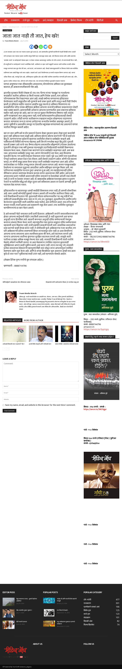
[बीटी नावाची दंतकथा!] (9, 625)
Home (5, 27)
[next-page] (7, 348)
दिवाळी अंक (62, 20)
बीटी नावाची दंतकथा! (22, 621)
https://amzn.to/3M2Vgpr (95, 409)
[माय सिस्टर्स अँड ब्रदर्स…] (49, 612)
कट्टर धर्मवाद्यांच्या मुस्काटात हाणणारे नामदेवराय (66, 622)
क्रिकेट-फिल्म (76, 20)
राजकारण (15, 20)
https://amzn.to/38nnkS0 (96, 241)
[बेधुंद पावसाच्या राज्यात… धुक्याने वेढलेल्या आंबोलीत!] (9, 602)
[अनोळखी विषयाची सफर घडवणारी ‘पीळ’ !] (14, 334)
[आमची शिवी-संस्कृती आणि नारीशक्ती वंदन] (41, 334)
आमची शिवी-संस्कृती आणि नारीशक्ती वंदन (40, 344)
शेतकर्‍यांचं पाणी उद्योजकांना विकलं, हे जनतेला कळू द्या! (62, 282)
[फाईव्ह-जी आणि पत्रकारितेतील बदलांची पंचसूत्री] (49, 600)
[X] (36, 47)
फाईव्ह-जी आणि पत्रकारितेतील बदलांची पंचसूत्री (67, 600)
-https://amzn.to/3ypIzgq (96, 328)
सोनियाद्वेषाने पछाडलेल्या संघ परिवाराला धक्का (16, 282)
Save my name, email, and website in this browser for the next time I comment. (40, 405)
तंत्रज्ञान (36, 20)
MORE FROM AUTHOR (33, 320)
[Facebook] (31, 47)
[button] (116, 20)
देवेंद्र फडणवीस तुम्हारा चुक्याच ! (24, 610)
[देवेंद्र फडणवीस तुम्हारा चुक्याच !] (9, 613)
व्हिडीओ (100, 20)
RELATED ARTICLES (12, 320)
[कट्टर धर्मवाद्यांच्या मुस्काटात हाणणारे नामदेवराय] (49, 624)
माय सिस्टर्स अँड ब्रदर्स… (62, 610)
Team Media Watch (12, 41)
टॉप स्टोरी (89, 20)
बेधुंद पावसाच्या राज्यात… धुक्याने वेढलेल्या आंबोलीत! (26, 600)
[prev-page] (4, 348)
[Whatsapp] (41, 47)
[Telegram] (45, 47)
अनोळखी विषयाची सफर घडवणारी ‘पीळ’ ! (14, 344)
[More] (50, 47)
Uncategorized (14, 27)
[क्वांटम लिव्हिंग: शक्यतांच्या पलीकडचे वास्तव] (67, 334)
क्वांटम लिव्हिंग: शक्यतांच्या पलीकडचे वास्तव (66, 344)
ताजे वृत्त (26, 20)
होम (6, 20)
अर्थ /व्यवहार (48, 20)
